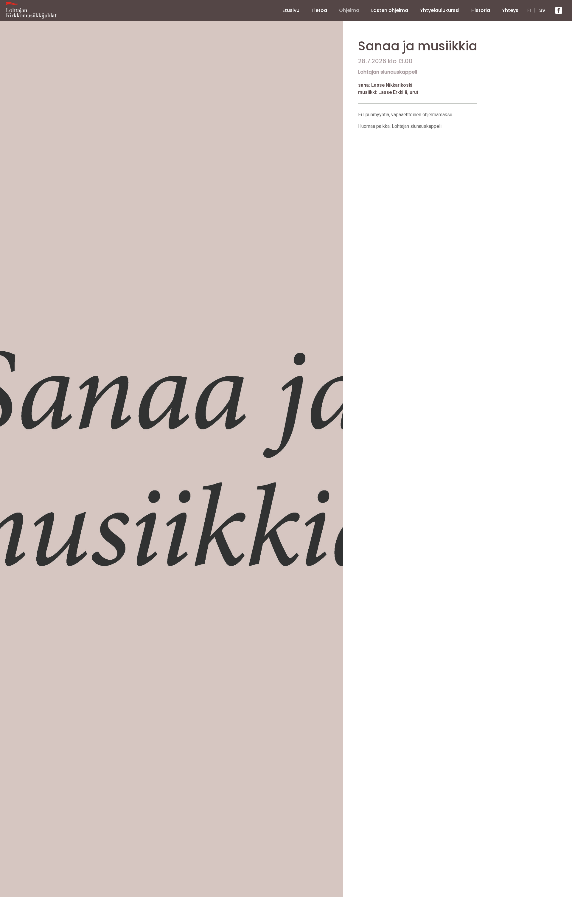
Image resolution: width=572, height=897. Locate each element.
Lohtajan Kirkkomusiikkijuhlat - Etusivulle (31, 10)
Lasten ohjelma (389, 10)
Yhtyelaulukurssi (439, 10)
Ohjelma (349, 10)
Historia (480, 10)
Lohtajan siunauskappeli (387, 72)
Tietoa (319, 10)
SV (542, 10)
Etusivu (290, 10)
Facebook (558, 10)
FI (529, 10)
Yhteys (510, 10)
